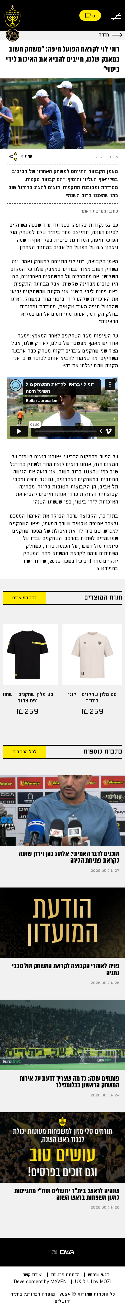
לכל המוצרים (24, 598)
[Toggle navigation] (116, 15)
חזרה (103, 35)
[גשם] (62, 1252)
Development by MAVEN (40, 1282)
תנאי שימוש (98, 1275)
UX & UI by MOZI (93, 1282)
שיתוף (26, 156)
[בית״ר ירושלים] (12, 22)
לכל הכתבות (24, 752)
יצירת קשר (33, 1275)
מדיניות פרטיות (65, 1275)
